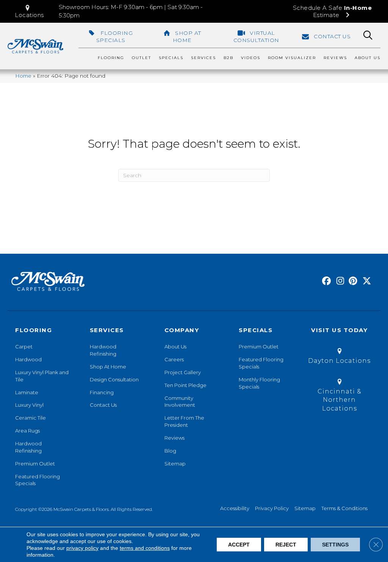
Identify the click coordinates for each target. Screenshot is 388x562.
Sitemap (175, 464)
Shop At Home (108, 367)
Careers (174, 359)
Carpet (24, 346)
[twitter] (365, 281)
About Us (175, 346)
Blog (170, 451)
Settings (335, 545)
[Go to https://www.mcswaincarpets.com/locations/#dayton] (339, 357)
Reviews (174, 438)
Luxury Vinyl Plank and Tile (42, 375)
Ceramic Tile (30, 418)
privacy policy (82, 548)
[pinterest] (351, 281)
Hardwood (28, 359)
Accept (239, 545)
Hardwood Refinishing (28, 447)
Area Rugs (27, 431)
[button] (29, 11)
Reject (285, 545)
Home (23, 76)
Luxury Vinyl (29, 405)
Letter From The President (184, 421)
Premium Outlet (35, 464)
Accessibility (234, 508)
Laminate (26, 392)
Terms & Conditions (344, 508)
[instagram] (338, 281)
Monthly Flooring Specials (259, 383)
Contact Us (103, 405)
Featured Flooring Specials (37, 480)
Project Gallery (182, 372)
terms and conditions (145, 548)
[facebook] (325, 281)
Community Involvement (179, 401)
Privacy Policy (272, 508)
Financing (102, 392)
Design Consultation (114, 379)
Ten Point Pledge (185, 385)
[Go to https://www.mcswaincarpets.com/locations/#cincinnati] (339, 396)
